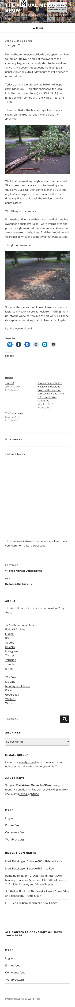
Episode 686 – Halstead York (44, 861)
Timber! (9, 383)
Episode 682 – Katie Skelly (25, 895)
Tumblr (9, 664)
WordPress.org (14, 839)
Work (8, 703)
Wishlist (10, 699)
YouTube (10, 659)
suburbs (16, 439)
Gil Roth (20, 608)
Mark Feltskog (14, 861)
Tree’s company (14, 413)
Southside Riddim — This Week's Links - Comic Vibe (37, 891)
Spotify (9, 642)
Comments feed (15, 832)
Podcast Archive (15, 629)
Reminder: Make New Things (39, 903)
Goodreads (12, 694)
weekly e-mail (27, 762)
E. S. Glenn (11, 903)
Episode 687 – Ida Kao (40, 868)
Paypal (23, 794)
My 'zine (10, 681)
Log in (9, 818)
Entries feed (12, 825)
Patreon (37, 789)
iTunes (9, 633)
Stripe (35, 794)
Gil (30, 41)
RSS (7, 638)
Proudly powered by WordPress (22, 998)
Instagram (11, 651)
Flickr (8, 690)
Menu (39, 27)
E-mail (9, 668)
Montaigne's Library (17, 686)
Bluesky (10, 647)
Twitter (9, 655)
